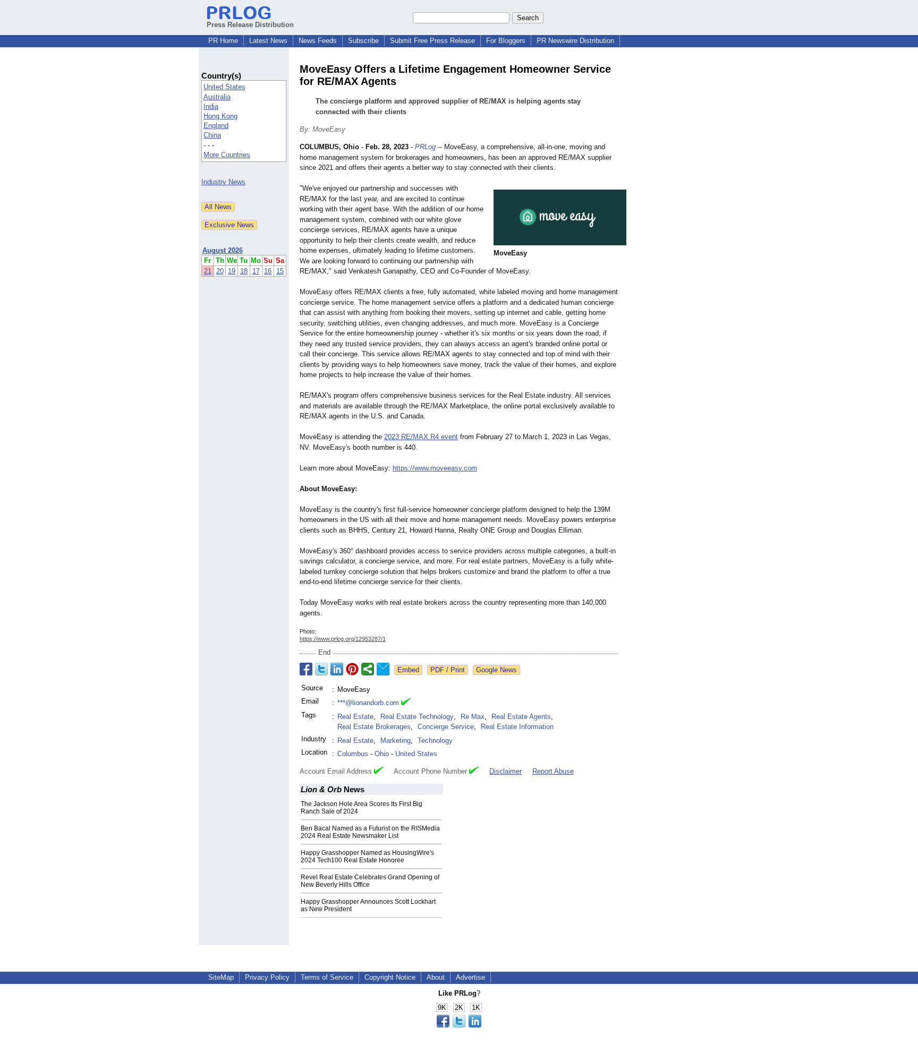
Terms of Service (327, 977)
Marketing (395, 740)
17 (256, 271)
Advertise (470, 977)
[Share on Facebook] (306, 669)
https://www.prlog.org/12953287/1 (343, 639)
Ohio (382, 754)
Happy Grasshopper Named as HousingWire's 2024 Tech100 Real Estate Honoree (367, 856)
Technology (435, 740)
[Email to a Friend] (383, 669)
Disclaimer (505, 771)
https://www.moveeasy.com (435, 468)
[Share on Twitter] (321, 669)
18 (244, 271)
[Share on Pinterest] (352, 669)
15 (280, 271)
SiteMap (221, 977)
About (436, 977)
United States (224, 87)
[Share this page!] (459, 1025)
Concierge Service (446, 727)
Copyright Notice (389, 977)
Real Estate (355, 717)
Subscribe (363, 41)
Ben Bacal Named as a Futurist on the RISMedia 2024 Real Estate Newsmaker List (370, 832)
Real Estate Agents (521, 717)
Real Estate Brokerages (374, 727)
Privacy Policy (267, 977)
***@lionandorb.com (368, 703)
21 (207, 271)
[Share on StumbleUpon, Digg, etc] (367, 669)
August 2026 (222, 250)
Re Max (472, 717)
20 (220, 271)
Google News (496, 670)
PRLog (425, 147)
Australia (217, 97)
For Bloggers (505, 41)
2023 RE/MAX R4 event (421, 437)
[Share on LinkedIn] (336, 669)
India (210, 106)
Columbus (352, 754)
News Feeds (318, 41)
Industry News (223, 182)
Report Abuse (553, 771)
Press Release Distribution (250, 25)
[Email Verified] (406, 703)
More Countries (226, 155)
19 (231, 271)
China (212, 135)
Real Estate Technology (417, 717)
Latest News (268, 41)
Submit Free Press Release (432, 41)
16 (267, 271)
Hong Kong (220, 116)
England (215, 126)
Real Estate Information (517, 727)
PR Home (223, 41)
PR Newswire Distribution (575, 41)
